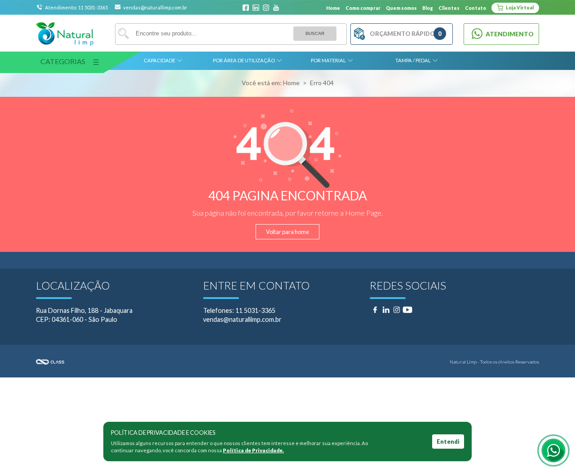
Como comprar (362, 8)
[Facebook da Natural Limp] (246, 8)
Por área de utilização (244, 60)
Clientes (449, 8)
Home (333, 8)
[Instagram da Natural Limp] (266, 8)
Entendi (448, 441)
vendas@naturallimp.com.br (155, 7)
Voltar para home (287, 231)
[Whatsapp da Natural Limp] (553, 450)
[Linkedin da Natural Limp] (255, 8)
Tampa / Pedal (413, 60)
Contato (475, 8)
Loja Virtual (519, 7)
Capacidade (159, 60)
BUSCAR (314, 33)
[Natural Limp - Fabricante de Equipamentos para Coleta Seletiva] (64, 34)
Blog (427, 8)
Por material (328, 60)
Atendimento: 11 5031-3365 (77, 7)
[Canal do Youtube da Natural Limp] (276, 8)
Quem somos (401, 8)
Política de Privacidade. (253, 450)
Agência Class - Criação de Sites (162, 362)
